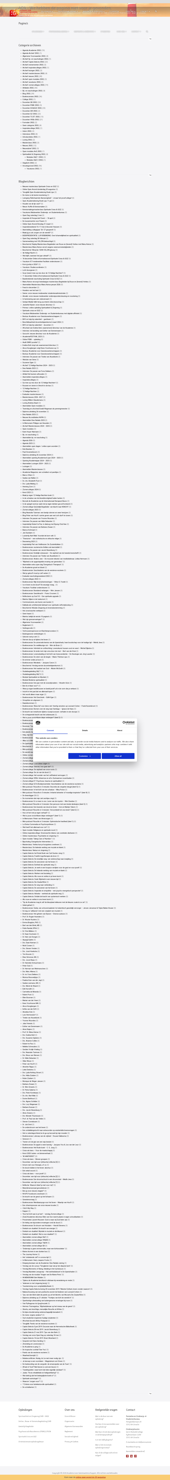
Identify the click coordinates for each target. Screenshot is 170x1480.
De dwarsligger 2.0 (29, 795)
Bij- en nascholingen (30, 91)
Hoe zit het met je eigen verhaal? (35, 813)
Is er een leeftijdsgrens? (104, 1440)
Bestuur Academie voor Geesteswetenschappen (41, 316)
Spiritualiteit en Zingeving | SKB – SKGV (34, 1416)
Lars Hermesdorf (29, 1015)
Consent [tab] (50, 730)
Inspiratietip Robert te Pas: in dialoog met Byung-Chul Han (44, 524)
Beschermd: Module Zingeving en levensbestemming (42, 608)
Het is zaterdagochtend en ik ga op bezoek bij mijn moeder (45, 1133)
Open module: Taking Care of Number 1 (37, 839)
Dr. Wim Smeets (29, 1087)
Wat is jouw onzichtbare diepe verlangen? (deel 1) (41, 816)
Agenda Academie (29, 50)
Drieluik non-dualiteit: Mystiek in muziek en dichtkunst (43, 1231)
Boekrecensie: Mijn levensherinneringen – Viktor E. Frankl (44, 582)
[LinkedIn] (131, 1456)
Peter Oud (26, 966)
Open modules (28, 429)
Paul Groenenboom (30, 452)
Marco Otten (27, 475)
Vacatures (31, 169)
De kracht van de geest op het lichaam (37, 1197)
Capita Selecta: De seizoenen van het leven (39, 862)
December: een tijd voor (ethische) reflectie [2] (40, 1176)
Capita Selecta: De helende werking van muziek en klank (44, 870)
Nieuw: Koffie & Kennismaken (34, 207)
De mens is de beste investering (35, 195)
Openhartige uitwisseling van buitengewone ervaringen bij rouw (46, 1301)
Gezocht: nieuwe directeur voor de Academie (40, 334)
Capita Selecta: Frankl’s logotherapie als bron (40, 856)
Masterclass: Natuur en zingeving (35, 850)
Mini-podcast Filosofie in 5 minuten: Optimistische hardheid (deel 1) (48, 821)
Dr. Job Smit (27, 1124)
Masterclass (27, 143)
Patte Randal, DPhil (30, 928)
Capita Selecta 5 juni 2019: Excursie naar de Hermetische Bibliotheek (48, 1327)
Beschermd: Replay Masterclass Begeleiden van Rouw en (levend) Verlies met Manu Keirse (57, 244)
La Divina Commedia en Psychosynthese (38, 824)
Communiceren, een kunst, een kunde (37, 602)
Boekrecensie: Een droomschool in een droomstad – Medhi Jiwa (47, 1179)
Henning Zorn (28, 487)
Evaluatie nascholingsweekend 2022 (36, 576)
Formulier (26, 122)
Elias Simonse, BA (29, 957)
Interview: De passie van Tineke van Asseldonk (40, 357)
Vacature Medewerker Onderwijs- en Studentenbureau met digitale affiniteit (51, 313)
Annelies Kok (27, 1012)
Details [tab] (85, 730)
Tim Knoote (27, 954)
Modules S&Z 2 (32, 160)
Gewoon (26, 1139)
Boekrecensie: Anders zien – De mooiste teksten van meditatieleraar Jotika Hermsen (55, 559)
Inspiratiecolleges (29, 380)
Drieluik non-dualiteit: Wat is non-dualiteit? (38, 1234)
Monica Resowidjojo (30, 977)
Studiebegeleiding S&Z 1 (32, 671)
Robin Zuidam (28, 1078)
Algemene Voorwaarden (32, 56)
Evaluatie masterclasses (32, 394)
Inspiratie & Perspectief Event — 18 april (38, 218)
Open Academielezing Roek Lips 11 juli (37, 201)
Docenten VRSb (28, 120)
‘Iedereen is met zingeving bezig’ (35, 1283)
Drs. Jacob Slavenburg (31, 1110)
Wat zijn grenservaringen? (32, 619)
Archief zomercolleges (31, 85)
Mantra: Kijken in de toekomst (34, 599)
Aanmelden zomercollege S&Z (34, 1237)
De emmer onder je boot (32, 660)
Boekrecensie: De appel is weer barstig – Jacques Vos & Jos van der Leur (51, 1145)
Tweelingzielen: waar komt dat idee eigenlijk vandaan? (43, 1370)
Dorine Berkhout (29, 1099)
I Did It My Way (28, 1208)
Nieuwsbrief (27, 148)
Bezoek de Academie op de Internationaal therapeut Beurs (45, 501)
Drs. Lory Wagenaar (30, 1104)
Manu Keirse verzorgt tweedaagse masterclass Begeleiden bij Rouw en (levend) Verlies (55, 282)
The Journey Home (30, 1254)
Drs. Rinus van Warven (31, 1055)
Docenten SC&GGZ (30, 108)
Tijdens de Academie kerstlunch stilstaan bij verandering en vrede (47, 1280)
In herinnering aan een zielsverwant (36, 299)
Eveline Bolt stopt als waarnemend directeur (39, 345)
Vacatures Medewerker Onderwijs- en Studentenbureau (43, 212)
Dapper (25, 1211)
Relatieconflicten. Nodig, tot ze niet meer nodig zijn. (42, 1358)
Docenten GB (27, 102)
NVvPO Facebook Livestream (34, 1194)
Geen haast (27, 614)
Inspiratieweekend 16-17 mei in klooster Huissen (41, 227)
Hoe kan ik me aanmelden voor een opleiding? (107, 1425)
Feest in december (30, 287)
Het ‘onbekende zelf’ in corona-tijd (36, 1257)
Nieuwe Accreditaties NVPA (33, 417)
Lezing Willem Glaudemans (33, 400)
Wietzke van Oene (29, 360)
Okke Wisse (27, 1061)
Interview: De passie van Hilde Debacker (37, 521)
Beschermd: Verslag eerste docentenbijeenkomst (41, 666)
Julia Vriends (27, 1023)
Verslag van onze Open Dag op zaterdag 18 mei (41, 1335)
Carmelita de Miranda (31, 992)
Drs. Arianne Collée (30, 1041)
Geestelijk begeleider (26, 1426)
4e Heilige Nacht (29, 253)
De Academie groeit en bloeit (33, 567)
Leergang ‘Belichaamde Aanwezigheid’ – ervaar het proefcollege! (47, 198)
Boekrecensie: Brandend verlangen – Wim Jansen (41, 591)
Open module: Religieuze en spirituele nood (39, 830)
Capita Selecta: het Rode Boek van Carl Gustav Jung (42, 853)
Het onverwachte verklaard (33, 611)
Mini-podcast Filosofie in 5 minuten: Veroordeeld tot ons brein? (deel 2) (50, 810)
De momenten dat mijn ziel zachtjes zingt (38, 798)
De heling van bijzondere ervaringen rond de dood (41, 1223)
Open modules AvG (30, 151)
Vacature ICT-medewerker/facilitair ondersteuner (41, 261)
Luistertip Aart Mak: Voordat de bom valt (38, 536)
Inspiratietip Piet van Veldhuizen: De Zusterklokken (42, 544)
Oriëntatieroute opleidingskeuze (31, 1442)
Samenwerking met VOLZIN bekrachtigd (38, 241)
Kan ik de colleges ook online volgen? (106, 1454)
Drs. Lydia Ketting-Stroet (32, 1073)
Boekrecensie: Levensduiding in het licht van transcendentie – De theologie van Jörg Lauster (57, 654)
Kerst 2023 (27, 492)
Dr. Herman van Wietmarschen (34, 969)
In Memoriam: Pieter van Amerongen (36, 819)
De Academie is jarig (30, 1347)
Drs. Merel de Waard (30, 986)
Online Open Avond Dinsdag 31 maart (37, 224)
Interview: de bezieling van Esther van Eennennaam (42, 331)
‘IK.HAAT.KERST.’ (29, 1156)
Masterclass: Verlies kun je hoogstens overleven (41, 845)
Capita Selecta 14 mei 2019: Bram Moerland (39, 1338)
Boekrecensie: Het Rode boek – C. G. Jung (38, 1148)
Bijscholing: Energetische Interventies (37, 842)
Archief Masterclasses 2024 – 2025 (36, 426)
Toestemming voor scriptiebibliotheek (37, 1286)
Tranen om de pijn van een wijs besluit (37, 1142)
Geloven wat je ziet (30, 637)
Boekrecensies (28, 96)
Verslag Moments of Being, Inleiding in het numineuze (43, 1269)
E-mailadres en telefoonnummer (138, 1442)
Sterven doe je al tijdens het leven (35, 640)
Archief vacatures (29, 82)
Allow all (118, 756)
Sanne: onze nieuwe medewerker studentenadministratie (44, 293)
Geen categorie (28, 125)
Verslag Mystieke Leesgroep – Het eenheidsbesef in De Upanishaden (49, 1272)
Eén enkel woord (29, 1171)
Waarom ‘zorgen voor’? (31, 1381)
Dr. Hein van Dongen (30, 937)
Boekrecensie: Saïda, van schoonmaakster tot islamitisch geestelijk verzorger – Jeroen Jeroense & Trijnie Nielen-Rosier (68, 908)
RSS (39, 50)
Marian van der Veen (30, 1000)
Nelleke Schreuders (30, 1047)
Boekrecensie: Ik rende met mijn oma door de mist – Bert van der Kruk (49, 651)
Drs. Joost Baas (29, 960)
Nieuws (25, 146)
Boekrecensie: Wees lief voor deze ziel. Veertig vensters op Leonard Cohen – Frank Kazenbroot (59, 706)
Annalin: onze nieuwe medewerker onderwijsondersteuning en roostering (50, 296)
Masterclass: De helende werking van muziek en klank (43, 847)
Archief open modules (31, 79)
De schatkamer (28, 1387)
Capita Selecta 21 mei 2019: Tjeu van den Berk (40, 1332)
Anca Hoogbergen (29, 1006)
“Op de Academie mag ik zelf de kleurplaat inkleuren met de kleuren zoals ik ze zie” (54, 902)
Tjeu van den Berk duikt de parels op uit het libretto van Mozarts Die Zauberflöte (53, 1295)
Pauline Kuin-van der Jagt (32, 980)
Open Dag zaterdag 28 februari (34, 238)
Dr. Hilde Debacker (29, 1058)
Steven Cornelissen (30, 1122)
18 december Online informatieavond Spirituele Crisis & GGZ (45, 259)
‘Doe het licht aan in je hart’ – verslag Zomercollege (42, 1214)
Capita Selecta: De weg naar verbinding (37, 885)
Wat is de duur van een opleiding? (104, 1417)
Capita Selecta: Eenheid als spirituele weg (38, 865)
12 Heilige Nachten (30, 388)
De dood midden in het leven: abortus (37, 1168)
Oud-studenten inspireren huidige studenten (39, 1318)
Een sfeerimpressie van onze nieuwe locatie (39, 1205)
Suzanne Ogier (28, 362)
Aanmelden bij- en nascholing (34, 438)
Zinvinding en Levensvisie (32, 1344)
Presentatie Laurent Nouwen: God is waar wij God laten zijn (45, 1220)
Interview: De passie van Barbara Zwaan (38, 527)
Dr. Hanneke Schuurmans (32, 963)
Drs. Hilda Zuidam (29, 1075)
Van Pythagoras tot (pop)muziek (35, 1303)
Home (21, 15)
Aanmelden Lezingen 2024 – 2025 (35, 464)
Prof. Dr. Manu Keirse (30, 1032)
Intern (25, 131)
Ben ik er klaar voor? (30, 686)
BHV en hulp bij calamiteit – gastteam (37, 319)
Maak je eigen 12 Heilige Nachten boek (37, 495)
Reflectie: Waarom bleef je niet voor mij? (38, 1185)
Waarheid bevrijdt (29, 1355)
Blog (24, 94)
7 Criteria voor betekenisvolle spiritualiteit (38, 1384)
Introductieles (28, 137)
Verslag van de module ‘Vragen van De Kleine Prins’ (42, 1275)
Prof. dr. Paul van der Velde (33, 1119)
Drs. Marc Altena (29, 972)
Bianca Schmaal (29, 530)
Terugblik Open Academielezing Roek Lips (38, 192)
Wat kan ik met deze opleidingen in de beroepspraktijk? (108, 1433)
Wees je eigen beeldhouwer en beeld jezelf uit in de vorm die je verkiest (49, 689)
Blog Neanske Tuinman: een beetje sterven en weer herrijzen (45, 513)
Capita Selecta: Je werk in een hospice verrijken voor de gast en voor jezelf (51, 868)
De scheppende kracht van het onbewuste (38, 715)
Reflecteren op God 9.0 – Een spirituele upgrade (41, 596)
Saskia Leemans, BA (30, 983)
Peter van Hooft (29, 1064)
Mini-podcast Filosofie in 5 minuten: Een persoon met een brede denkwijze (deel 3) (54, 804)
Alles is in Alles (28, 741)
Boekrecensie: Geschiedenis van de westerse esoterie (43, 570)
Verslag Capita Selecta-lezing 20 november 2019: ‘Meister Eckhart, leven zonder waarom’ (56, 1289)
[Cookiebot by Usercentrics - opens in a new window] (124, 722)
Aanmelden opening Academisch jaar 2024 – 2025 (42, 458)
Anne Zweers (28, 1113)
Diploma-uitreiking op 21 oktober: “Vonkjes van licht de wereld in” (47, 1298)
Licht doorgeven (29, 270)
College (25, 99)
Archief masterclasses (31, 73)
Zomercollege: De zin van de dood (35, 772)
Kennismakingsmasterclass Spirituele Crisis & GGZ (42, 210)
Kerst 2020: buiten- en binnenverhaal (36, 1153)
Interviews (26, 134)
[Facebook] (127, 1456)
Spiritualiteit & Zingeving (32, 154)
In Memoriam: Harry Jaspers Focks (36, 1260)
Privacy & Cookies (71, 1442)
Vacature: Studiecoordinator (33, 267)
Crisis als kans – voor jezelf (33, 1174)
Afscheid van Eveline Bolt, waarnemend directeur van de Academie (48, 328)
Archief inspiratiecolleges (32, 68)
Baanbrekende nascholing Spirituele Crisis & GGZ (41, 279)
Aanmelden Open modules (33, 406)
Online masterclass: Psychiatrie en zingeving (39, 836)
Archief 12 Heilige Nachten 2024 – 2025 (38, 365)
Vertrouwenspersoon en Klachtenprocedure (39, 631)
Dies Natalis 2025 (29, 368)
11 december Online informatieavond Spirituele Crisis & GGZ (45, 276)
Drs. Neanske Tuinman (31, 1052)
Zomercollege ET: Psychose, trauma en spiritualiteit (42, 781)
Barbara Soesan (29, 1107)
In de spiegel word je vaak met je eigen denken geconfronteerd (46, 504)
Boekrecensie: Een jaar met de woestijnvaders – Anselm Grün (46, 683)
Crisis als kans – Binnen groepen (35, 1159)
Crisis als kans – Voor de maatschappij (37, 1150)
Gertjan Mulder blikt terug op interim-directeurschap (42, 302)
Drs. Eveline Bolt (29, 1035)
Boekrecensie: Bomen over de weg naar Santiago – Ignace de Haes (48, 709)
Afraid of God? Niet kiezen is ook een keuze (39, 1367)
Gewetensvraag (28, 1200)
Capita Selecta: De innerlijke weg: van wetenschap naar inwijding (47, 859)
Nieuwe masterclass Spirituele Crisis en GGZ (39, 186)
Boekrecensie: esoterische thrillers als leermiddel (41, 547)
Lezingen (26, 466)
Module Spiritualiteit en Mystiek (34, 677)
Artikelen (26, 88)
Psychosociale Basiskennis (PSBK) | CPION (35, 1431)
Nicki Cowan (27, 946)
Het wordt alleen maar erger (33, 694)
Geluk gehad (27, 905)
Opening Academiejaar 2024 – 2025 (36, 461)
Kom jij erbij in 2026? (30, 264)
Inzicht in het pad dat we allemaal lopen (37, 692)
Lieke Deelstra (28, 1070)
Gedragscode (28, 628)
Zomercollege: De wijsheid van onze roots (38, 769)
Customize (83, 756)
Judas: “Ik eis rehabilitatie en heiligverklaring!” (39, 1373)
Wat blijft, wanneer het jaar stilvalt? (36, 256)
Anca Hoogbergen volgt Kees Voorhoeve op (39, 348)
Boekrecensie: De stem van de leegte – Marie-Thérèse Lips (45, 657)
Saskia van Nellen (29, 478)
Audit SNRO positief (30, 342)
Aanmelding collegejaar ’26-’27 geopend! (38, 230)
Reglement (27, 625)
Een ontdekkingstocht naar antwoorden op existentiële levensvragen (48, 1130)
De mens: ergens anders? (32, 1315)
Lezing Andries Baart (30, 403)
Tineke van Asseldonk (31, 1018)
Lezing (25, 140)
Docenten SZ (27, 114)
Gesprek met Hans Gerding (33, 1341)
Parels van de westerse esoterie (35, 1353)
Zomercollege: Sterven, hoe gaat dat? (37, 767)
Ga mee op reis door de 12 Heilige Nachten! (39, 383)
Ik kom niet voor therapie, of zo (34, 1165)
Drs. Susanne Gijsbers (31, 1038)
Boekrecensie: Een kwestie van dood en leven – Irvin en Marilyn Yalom (49, 807)
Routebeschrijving (133, 1447)
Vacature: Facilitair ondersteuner (35, 588)
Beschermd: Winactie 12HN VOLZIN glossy (39, 250)
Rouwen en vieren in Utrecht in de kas (37, 386)
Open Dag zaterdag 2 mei (32, 215)
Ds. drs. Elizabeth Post (31, 481)
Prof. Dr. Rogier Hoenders (32, 917)
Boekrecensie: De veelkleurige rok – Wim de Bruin (41, 645)
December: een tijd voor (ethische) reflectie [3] (40, 1162)
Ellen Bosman (28, 997)
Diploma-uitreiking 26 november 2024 (37, 455)
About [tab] (119, 730)
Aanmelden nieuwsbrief (135, 1451)
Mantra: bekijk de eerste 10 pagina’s (36, 616)
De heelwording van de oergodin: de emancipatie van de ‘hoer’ (46, 1364)
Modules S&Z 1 (32, 157)
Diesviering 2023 (29, 541)
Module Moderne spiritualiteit (33, 680)
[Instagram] (135, 1456)
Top (150, 38)
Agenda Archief (28, 53)
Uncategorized (28, 166)
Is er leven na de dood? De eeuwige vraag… (39, 585)
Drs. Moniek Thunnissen (32, 1116)
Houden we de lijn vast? (31, 204)
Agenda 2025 (27, 443)
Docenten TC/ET (29, 117)
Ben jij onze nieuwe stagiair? (33, 1191)
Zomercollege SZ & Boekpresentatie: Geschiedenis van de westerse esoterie (52, 784)
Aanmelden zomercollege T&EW (35, 1243)
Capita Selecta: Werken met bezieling (37, 873)
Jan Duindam (27, 533)
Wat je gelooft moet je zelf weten (35, 573)
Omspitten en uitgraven (31, 700)
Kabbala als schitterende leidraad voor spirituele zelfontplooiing (47, 605)
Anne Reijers (27, 1029)
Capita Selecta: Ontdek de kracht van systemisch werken (44, 896)
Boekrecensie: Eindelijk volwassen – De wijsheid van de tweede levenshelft (51, 553)
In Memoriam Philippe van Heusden (36, 423)
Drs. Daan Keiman (29, 943)
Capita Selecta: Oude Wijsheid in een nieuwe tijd (40, 879)
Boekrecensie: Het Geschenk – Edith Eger (38, 697)
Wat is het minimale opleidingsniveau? (103, 1446)
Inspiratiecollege (29, 128)
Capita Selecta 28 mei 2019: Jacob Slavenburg (40, 1329)
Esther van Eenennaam (31, 1026)
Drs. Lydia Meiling (29, 484)
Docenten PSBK (28, 105)
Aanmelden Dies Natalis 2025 (34, 420)
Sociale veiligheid (71, 1436)
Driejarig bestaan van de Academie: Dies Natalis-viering (43, 1263)
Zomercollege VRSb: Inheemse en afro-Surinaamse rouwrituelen (47, 778)
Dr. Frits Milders (28, 931)
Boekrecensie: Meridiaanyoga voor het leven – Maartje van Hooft (47, 1202)
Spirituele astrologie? (31, 1378)
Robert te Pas (28, 1044)
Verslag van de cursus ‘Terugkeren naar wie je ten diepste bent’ (46, 1266)
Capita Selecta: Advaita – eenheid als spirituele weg (42, 894)
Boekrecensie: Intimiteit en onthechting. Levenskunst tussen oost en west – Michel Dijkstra (57, 648)
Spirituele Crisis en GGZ (27, 1436)
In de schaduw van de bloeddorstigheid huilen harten (42, 498)
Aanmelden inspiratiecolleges (34, 377)
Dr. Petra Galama (29, 1090)
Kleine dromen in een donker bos (35, 1251)
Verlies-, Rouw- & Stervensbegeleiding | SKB (35, 1421)
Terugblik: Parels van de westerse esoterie (38, 1324)
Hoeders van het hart (31, 290)
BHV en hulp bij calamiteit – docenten (37, 325)
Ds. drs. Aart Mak (29, 1096)
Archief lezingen (29, 71)
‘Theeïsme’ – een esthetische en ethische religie (41, 539)
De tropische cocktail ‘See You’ (34, 1350)
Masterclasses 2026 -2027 (33, 397)
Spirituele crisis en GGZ (31, 311)
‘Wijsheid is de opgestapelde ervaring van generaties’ (42, 562)
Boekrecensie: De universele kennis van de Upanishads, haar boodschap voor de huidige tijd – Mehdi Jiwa (62, 642)
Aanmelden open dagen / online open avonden (40, 446)
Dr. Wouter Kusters (30, 920)
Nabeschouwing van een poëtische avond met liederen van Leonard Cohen (51, 1292)
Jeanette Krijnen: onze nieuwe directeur (37, 305)
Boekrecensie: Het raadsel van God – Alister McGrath (43, 668)
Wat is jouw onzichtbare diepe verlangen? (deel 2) (41, 718)
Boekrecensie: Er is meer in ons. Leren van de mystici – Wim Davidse (48, 801)
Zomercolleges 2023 (30, 510)
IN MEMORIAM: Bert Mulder (33, 1277)
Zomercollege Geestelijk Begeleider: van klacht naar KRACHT (46, 507)
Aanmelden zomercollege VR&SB (35, 1240)
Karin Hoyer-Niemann (31, 432)
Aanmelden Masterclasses (33, 469)
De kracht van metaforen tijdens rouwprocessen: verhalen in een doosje (50, 712)
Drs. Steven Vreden (30, 948)
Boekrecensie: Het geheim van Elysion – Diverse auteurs (44, 914)
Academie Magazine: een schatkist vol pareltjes (41, 472)
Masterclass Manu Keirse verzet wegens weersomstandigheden (47, 247)
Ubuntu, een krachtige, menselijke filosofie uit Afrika (42, 1309)
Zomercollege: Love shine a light (35, 764)
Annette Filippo (28, 1067)
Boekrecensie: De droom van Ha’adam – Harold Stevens (44, 1226)
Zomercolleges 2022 (30, 579)
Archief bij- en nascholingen (33, 59)
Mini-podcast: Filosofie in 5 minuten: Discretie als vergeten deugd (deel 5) (50, 787)
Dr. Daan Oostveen (29, 934)
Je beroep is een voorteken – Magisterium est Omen (42, 1361)
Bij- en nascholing (29, 435)
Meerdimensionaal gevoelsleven (35, 1188)
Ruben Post (27, 995)
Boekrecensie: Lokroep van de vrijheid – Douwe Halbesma (44, 1136)
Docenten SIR (28, 111)
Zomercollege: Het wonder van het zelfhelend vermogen (44, 775)
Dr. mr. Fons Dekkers (30, 974)
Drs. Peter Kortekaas (30, 1093)
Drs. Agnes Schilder (30, 1101)
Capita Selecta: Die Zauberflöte (34, 882)
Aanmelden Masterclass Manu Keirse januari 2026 (41, 285)
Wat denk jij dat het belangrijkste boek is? (38, 1376)
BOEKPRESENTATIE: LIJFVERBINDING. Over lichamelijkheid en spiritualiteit (50, 235)
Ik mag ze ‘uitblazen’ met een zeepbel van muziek (41, 911)
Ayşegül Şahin (28, 940)
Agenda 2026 (27, 440)
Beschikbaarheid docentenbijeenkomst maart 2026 (42, 322)
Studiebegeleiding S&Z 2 (32, 674)
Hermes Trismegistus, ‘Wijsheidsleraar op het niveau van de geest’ (48, 1306)
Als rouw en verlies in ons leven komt (37, 899)
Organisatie (69, 1421)
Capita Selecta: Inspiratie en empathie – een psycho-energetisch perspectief (52, 891)
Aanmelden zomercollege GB (34, 1246)
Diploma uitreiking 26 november (34, 412)
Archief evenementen (31, 65)
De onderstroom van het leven (34, 1127)
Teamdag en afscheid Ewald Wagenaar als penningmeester (45, 409)
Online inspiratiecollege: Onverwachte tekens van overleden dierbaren (49, 833)
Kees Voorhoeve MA (30, 1003)
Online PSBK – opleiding (31, 339)
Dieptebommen (28, 703)
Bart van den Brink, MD (31, 925)
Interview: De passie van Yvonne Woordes (38, 518)
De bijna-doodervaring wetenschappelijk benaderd (41, 1312)
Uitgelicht (26, 163)
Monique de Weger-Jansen (33, 1081)
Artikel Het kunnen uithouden (33, 374)
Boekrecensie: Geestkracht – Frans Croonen (39, 593)
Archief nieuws (28, 76)
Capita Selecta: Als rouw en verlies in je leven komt (42, 876)
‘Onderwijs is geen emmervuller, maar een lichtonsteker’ (44, 1249)
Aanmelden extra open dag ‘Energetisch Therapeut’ (42, 565)
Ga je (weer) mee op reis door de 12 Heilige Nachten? (43, 273)
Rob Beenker (27, 449)
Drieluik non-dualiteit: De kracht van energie (39, 1228)
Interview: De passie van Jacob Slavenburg (39, 550)
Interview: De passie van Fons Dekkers (37, 371)
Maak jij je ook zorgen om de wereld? (37, 233)
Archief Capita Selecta (31, 62)
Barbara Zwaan (28, 1084)
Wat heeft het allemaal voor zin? (35, 827)
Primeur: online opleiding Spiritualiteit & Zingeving (41, 308)
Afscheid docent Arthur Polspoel (35, 1321)
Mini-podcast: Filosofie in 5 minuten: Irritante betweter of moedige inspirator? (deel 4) (55, 793)
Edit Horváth (27, 989)
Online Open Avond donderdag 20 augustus (39, 189)
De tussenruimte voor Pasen (33, 221)
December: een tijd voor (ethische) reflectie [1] (40, 1182)
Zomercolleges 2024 (30, 489)
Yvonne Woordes (29, 1021)
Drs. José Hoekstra (30, 951)
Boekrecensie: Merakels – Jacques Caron (38, 663)
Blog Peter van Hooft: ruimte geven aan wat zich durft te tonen (46, 515)
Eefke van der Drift (30, 1009)
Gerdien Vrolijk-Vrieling (31, 1049)
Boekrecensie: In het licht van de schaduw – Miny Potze (44, 790)
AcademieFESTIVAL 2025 (32, 337)
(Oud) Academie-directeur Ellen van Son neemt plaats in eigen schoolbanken (51, 1217)
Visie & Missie (70, 1416)
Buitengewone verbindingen (33, 634)
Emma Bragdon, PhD (30, 922)
